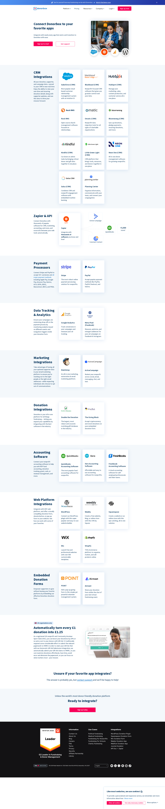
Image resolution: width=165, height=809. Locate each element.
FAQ (70, 744)
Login (111, 9)
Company (99, 9)
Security (72, 751)
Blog (70, 739)
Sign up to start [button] (43, 44)
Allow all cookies (114, 803)
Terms (71, 746)
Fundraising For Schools (97, 741)
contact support (85, 679)
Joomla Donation (117, 746)
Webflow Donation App (119, 744)
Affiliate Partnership (76, 753)
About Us (72, 736)
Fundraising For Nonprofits (98, 739)
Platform (66, 9)
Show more (128, 798)
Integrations (116, 730)
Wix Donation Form (118, 739)
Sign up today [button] (82, 710)
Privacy (71, 748)
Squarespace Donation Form (121, 736)
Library (71, 756)
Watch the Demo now (103, 2)
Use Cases (92, 730)
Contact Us (73, 734)
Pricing (76, 9)
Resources (87, 9)
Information (73, 730)
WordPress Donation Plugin (121, 734)
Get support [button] (65, 44)
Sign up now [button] (124, 9)
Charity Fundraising (95, 744)
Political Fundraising (95, 734)
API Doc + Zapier (117, 748)
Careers (71, 741)
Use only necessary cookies (134, 803)
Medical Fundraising (95, 736)
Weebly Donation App (119, 741)
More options (152, 802)
